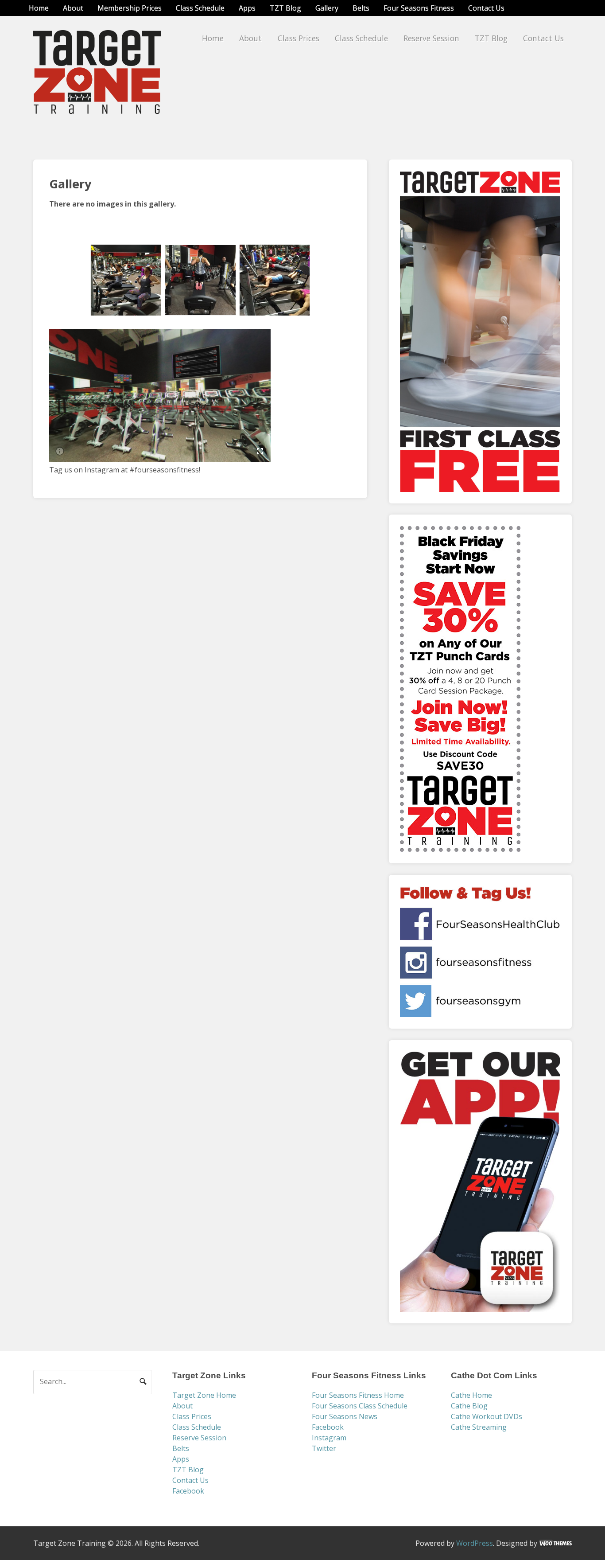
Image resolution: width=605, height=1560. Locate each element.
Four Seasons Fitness (419, 8)
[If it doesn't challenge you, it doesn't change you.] (97, 108)
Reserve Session (431, 38)
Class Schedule (200, 8)
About (73, 8)
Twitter (324, 1448)
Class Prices (298, 38)
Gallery (326, 8)
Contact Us (486, 8)
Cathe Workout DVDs (486, 1416)
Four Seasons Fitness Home (358, 1395)
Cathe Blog (469, 1406)
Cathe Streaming (479, 1427)
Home (39, 8)
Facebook (188, 1491)
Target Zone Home (204, 1395)
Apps (247, 8)
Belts (361, 8)
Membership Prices (129, 8)
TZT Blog (285, 8)
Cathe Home (471, 1395)
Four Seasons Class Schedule (359, 1406)
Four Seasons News (344, 1416)
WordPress (474, 1543)
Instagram (329, 1438)
